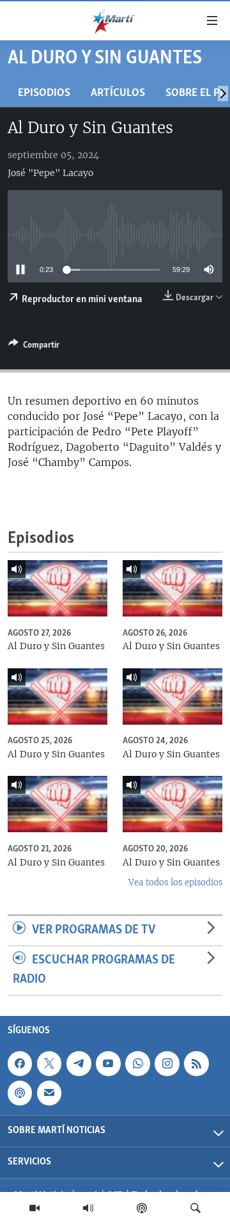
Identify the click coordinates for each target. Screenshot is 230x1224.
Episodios (44, 93)
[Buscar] (195, 1208)
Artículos (118, 93)
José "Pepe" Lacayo (50, 173)
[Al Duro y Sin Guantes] (57, 588)
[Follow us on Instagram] (167, 1063)
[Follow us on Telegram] (78, 1063)
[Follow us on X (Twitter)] (49, 1063)
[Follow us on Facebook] (20, 1063)
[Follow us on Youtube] (108, 1063)
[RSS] (196, 1063)
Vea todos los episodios (175, 882)
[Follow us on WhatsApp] (137, 1063)
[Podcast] (142, 1208)
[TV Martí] (34, 1208)
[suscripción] (49, 1093)
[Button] (33, 347)
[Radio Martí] (88, 1208)
